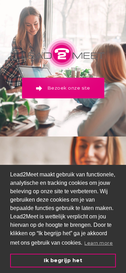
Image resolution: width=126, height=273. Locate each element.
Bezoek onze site (69, 88)
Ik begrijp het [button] (63, 260)
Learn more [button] (98, 243)
